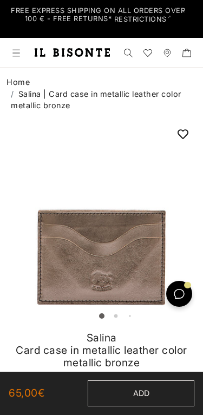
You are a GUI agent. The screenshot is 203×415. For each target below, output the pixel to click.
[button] (101, 316)
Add (141, 393)
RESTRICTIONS (140, 19)
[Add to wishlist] (183, 133)
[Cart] (187, 52)
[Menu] (16, 52)
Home (18, 82)
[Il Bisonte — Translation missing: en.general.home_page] (72, 52)
